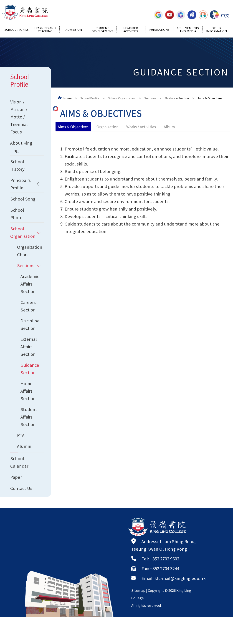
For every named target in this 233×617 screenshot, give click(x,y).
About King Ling (21, 146)
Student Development (102, 30)
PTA (21, 435)
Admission (74, 29)
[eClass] (203, 14)
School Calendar (19, 462)
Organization (107, 126)
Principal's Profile (20, 184)
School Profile (16, 29)
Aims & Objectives (73, 126)
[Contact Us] (191, 14)
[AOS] (214, 14)
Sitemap (138, 590)
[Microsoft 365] (180, 14)
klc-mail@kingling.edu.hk (180, 578)
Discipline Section (30, 324)
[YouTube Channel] (169, 14)
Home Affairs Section (28, 390)
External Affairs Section (28, 346)
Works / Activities (141, 126)
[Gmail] (158, 14)
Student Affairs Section (28, 416)
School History (17, 165)
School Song (22, 199)
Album (169, 126)
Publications (159, 29)
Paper (16, 477)
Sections (150, 98)
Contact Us (21, 488)
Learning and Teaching (45, 30)
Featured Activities (130, 30)
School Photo (17, 213)
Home (67, 98)
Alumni (24, 446)
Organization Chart (29, 250)
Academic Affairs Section (29, 283)
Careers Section (28, 306)
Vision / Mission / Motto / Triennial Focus (19, 117)
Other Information (216, 30)
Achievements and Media (188, 30)
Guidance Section (177, 98)
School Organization (122, 98)
